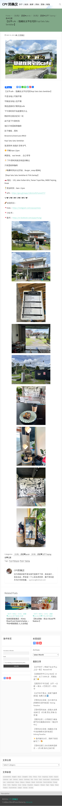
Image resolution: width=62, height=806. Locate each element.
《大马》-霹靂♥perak (22, 15)
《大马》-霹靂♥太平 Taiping (43, 15)
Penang (55, 782)
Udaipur (20, 787)
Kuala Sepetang (55, 779)
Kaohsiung (26, 779)
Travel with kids (12, 787)
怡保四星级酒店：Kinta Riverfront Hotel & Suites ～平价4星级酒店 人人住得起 (18, 621)
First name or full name (8, 650)
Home (8, 15)
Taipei (47, 785)
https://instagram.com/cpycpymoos (26, 208)
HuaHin (51, 776)
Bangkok (14, 776)
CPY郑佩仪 (20, 35)
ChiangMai (25, 776)
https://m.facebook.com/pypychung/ (27, 218)
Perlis (9, 785)
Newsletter (5, 793)
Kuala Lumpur (46, 779)
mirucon (29, 802)
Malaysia (16, 561)
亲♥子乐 (42, 616)
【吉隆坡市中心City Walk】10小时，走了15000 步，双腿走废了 (45, 676)
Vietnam (25, 787)
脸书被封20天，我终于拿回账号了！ (45, 739)
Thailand (5, 787)
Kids (32, 779)
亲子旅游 (16, 616)
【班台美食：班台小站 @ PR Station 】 (44, 620)
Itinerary (15, 779)
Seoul (19, 785)
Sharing (24, 785)
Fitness (35, 776)
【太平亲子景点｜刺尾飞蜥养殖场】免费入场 (45, 694)
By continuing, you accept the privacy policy (15, 662)
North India (39, 782)
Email (4, 656)
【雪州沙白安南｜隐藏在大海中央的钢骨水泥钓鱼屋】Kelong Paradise (45, 731)
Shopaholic (30, 785)
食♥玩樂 (9, 18)
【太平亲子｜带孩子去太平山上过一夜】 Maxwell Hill (45, 668)
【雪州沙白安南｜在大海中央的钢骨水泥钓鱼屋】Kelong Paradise (45, 703)
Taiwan (56, 785)
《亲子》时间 (11, 614)
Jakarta (21, 779)
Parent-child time (47, 782)
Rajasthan (14, 785)
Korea (36, 779)
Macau (17, 782)
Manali (33, 782)
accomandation (7, 776)
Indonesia (5, 779)
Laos (4, 782)
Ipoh (11, 779)
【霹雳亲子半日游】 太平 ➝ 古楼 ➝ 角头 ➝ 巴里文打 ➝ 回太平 (45, 686)
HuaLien (56, 776)
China (30, 776)
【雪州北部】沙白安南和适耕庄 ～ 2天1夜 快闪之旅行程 (45, 746)
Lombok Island (10, 782)
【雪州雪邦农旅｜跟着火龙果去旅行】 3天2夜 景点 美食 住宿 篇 (45, 712)
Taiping (27, 561)
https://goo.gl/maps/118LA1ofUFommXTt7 (28, 193)
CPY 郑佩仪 (13, 799)
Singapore (36, 785)
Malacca (22, 782)
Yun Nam (31, 787)
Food (11, 561)
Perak (22, 561)
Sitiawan (43, 785)
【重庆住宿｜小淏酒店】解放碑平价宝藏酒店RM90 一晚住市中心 (45, 722)
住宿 (21, 616)
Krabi (40, 779)
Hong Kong (45, 776)
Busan (19, 776)
